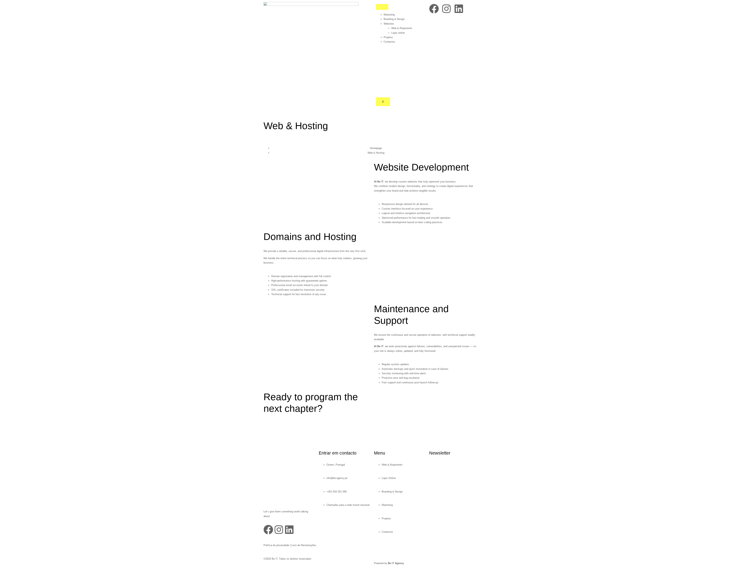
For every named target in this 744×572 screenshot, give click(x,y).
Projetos (388, 37)
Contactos (389, 41)
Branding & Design (394, 19)
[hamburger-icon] (382, 7)
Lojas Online (389, 478)
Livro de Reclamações (303, 545)
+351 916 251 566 (336, 491)
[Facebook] (434, 9)
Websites (389, 23)
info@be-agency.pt (336, 478)
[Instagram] (446, 9)
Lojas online (398, 32)
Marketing (389, 14)
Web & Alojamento (401, 28)
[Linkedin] (459, 9)
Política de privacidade (276, 545)
